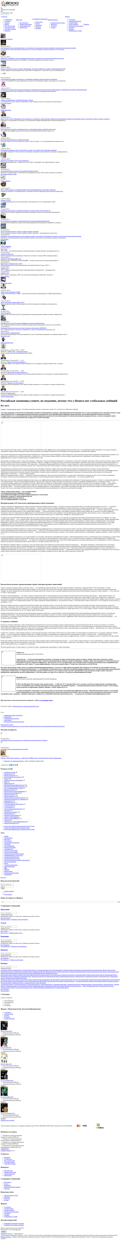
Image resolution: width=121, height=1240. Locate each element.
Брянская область (69, 970)
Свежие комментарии (7, 396)
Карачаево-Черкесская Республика (22, 973)
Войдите (6, 761)
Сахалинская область (20, 984)
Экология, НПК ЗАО (7, 254)
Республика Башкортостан (44, 979)
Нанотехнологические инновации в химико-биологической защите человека (24, 740)
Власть (6, 778)
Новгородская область (53, 976)
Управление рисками (10, 812)
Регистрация (8, 894)
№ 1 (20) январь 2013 (7, 1080)
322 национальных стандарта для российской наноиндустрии (19, 171)
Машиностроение (9, 790)
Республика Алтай (30, 979)
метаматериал (8, 838)
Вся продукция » (6, 918)
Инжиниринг (8, 783)
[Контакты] (5, 14)
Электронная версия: (12, 1034)
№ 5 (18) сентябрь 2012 (8, 1113)
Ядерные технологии (10, 823)
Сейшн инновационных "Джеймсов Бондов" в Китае (17, 100)
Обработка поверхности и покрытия (15, 799)
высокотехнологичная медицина (14, 721)
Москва (102, 975)
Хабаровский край (51, 986)
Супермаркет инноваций (39, 19)
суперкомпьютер (9, 846)
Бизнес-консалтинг (10, 775)
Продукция (39, 22)
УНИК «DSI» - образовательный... (17, 351)
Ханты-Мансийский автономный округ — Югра (72, 986)
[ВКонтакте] (12, 765)
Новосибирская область (67, 976)
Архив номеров (73, 24)
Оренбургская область (91, 976)
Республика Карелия (113, 979)
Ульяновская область (39, 986)
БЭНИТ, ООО (5, 273)
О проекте (8, 21)
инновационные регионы (12, 858)
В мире (53, 27)
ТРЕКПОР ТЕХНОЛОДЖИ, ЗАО (11, 259)
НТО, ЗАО (4, 249)
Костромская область (7, 975)
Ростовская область (6, 983)
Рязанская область (18, 983)
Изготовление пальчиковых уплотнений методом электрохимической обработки (25, 221)
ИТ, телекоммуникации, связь (13, 788)
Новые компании (6, 246)
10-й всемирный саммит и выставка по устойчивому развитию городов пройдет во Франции (29, 79)
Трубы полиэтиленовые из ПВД (10, 292)
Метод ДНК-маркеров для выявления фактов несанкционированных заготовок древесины (28, 190)
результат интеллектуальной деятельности (17, 860)
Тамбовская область (86, 984)
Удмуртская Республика (25, 986)
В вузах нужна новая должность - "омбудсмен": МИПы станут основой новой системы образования (31, 758)
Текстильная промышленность (13, 809)
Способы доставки (10, 29)
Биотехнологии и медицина (12, 777)
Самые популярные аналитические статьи (17, 828)
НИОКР (6, 869)
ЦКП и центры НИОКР (11, 818)
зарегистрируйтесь (18, 761)
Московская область (111, 975)
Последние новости (7, 39)
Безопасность (8, 774)
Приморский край (20, 978)
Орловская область (104, 976)
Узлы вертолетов (6, 313)
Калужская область (113, 971)
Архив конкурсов (25, 26)
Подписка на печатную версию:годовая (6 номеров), (11, 1136)
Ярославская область (62, 987)
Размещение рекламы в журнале (14, 1225)
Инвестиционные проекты (12, 1187)
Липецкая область (81, 975)
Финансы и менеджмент (11, 815)
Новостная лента (52, 20)
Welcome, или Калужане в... (15, 383)
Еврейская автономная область (23, 971)
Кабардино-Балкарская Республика (80, 971)
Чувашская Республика (8, 987)
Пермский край (10, 978)
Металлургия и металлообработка (14, 791)
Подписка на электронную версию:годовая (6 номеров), (12, 1143)
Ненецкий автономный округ (23, 976)
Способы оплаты (10, 27)
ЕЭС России (8, 841)
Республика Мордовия (32, 981)
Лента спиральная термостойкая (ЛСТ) (12, 302)
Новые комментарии (7, 342)
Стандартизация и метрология (13, 804)
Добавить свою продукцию (19, 919)
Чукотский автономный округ (24, 987)
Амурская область (16, 970)
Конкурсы (19, 20)
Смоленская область (46, 984)
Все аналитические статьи (9, 174)
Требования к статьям (75, 30)
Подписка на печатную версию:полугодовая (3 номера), (11, 1139)
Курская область (56, 975)
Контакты (7, 30)
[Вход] (6, 14)
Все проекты (4, 239)
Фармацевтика (8, 813)
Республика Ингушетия (86, 979)
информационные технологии (13, 715)
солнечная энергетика (11, 865)
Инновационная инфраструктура (14, 785)
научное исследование (11, 850)
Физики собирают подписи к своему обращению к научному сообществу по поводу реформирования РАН (33, 69)
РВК (5, 868)
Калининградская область (99, 971)
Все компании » (5, 945)
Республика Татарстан (88, 981)
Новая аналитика (6, 110)
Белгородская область (56, 970)
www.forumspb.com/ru (46, 700)
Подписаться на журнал (76, 26)
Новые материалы (9, 796)
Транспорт (7, 810)
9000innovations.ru (6, 1237)
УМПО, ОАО (5, 268)
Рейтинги (54, 24)
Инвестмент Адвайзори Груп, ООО (11, 263)
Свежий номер (73, 23)
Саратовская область (7, 984)
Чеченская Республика (107, 986)
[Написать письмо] (3, 14)
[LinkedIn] (10, 765)
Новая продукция (6, 283)
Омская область (80, 976)
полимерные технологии (11, 842)
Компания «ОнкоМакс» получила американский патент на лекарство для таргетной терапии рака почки (32, 58)
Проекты (38, 26)
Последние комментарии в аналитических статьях (19, 829)
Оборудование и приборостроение (14, 797)
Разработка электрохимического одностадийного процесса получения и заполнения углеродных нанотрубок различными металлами (41, 236)
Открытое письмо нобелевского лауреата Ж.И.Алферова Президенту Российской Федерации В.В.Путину (33, 726)
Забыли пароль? (9, 891)
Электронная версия (75, 21)
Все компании (5, 276)
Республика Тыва (100, 981)
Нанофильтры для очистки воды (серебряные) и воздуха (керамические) (22, 323)
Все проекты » (5, 958)
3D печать (7, 844)
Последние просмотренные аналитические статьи (19, 826)
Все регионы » (5, 989)
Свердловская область (33, 984)
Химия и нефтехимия (10, 817)
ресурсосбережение (10, 862)
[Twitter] (13, 765)
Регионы (38, 28)
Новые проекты (5, 181)
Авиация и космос (9, 772)
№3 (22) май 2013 (6, 1047)
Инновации (7, 717)
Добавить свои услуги (15, 933)
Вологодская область (109, 970)
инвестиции (8, 720)
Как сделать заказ (10, 26)
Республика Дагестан (71, 979)
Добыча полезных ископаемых (13, 780)
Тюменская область (11, 986)
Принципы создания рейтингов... (17, 372)
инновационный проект (11, 873)
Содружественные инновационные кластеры (14, 749)
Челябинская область (93, 986)
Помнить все (11, 393)
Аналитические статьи (58, 23)
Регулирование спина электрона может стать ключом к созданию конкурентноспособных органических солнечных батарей (38, 48)
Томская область (108, 984)
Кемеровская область (39, 973)
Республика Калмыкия (100, 979)
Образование (8, 801)
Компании (39, 25)
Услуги (38, 23)
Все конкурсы (24, 23)
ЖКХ (6, 782)
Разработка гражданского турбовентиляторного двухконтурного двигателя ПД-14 (25, 210)
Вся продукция (5, 336)
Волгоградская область (95, 970)
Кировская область (51, 973)
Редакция (71, 27)
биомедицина (8, 871)
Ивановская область (52, 971)
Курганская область (45, 975)
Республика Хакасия (112, 981)
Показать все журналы (7, 1120)
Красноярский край (33, 975)
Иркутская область (64, 971)
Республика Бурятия (59, 979)
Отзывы (7, 23)
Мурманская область (7, 976)
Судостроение (8, 807)
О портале (4, 16)
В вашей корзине (6, 1150)
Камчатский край (6, 973)
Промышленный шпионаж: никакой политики (15, 139)
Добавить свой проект (16, 960)
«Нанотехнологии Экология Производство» (25, 706)
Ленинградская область (68, 975)
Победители (23, 27)
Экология (7, 820)
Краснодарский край (20, 975)
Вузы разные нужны (7, 724)
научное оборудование (11, 852)
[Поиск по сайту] (8, 14)
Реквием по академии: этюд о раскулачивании (15, 160)
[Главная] (10, 6)
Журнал (67, 16)
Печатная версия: (11, 1033)
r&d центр (7, 839)
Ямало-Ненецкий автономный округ (45, 987)
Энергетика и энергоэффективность (15, 821)
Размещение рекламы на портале (14, 1223)
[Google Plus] (17, 765)
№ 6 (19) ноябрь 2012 (7, 1097)
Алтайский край (6, 970)
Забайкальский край (39, 971)
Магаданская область (93, 975)
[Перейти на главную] (1, 14)
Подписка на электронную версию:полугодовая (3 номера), (12, 1146)
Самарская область (29, 983)
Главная (3, 409)
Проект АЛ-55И (5, 200)
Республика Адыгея (18, 979)
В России (54, 26)
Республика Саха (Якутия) (48, 981)
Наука (6, 863)
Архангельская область (29, 970)
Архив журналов (9, 1018)
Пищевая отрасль (9, 802)
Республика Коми (6, 981)
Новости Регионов (10, 847)
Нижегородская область (39, 976)
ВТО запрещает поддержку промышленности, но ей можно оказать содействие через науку (28, 129)
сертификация (8, 849)
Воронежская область (7, 971)
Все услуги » (5, 931)
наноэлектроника (9, 866)
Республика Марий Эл (18, 981)
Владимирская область (81, 970)
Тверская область (98, 984)
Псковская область (6, 979)
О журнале (72, 19)
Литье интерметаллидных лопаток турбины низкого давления (19, 231)
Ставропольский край (59, 984)
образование (8, 874)
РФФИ (6, 836)
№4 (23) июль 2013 (6, 1031)
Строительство (8, 805)
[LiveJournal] (15, 765)
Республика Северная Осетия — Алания (68, 981)
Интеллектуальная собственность (14, 786)
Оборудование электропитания (10, 333)
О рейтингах (8, 19)
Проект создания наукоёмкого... (16, 362)
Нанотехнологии (9, 794)
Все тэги (3, 877)
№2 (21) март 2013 (6, 1064)
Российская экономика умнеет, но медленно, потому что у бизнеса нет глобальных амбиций (29, 150)
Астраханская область (43, 970)
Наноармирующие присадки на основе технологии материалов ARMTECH (24, 328)
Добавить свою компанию (19, 946)
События (86, 24)
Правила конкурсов (26, 24)
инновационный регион (11, 718)
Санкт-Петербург (41, 983)
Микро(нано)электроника (12, 793)
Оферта (7, 24)
